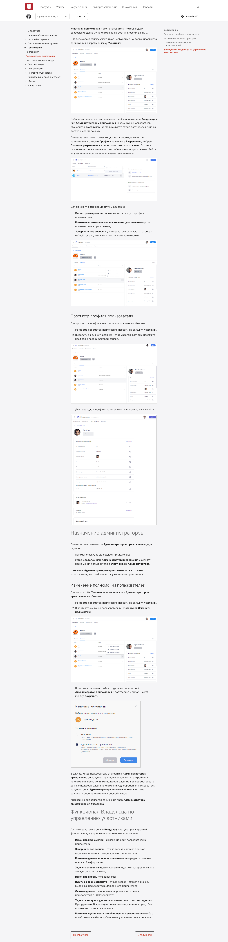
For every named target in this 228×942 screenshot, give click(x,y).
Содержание (171, 30)
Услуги (60, 7)
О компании (129, 7)
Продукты (45, 7)
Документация (78, 7)
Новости (147, 7)
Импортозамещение (104, 7)
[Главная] (29, 7)
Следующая (145, 935)
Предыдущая (81, 935)
